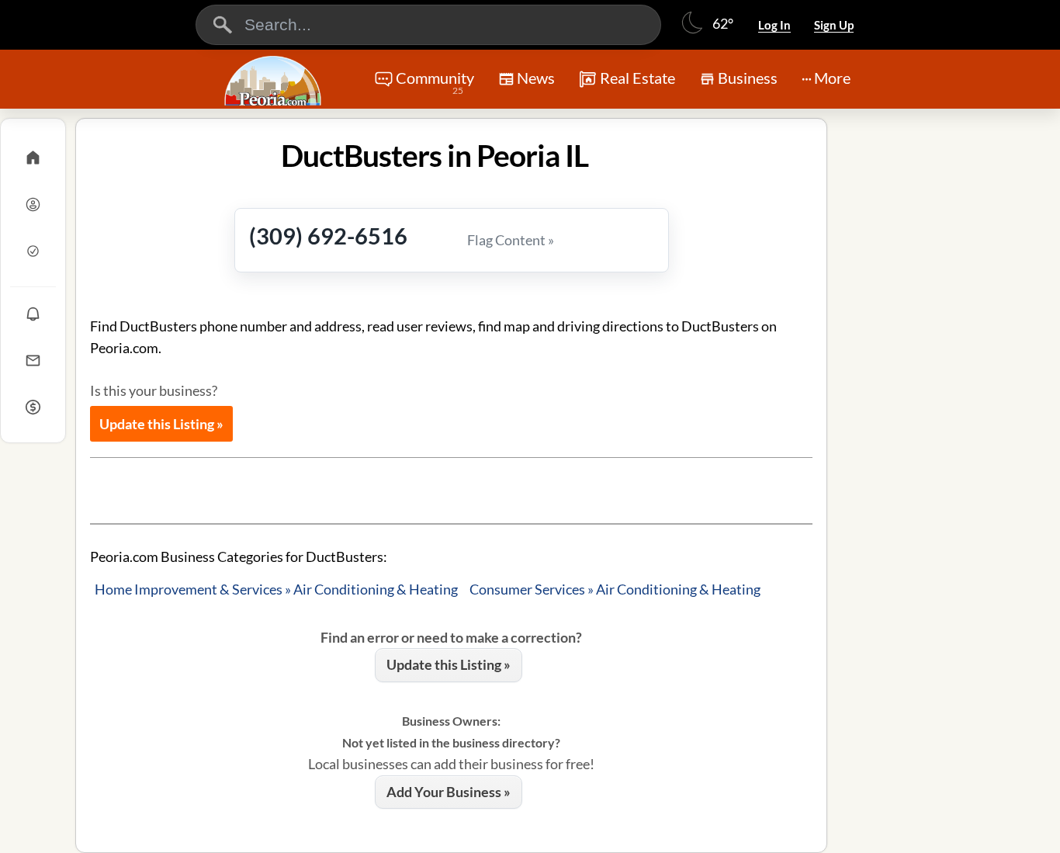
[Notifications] (33, 313)
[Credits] (33, 407)
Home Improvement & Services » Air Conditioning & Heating (276, 589)
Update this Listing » (161, 423)
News (536, 77)
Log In (774, 25)
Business (748, 77)
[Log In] (33, 204)
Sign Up (834, 25)
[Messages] (33, 360)
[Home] (33, 157)
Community (435, 82)
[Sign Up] (33, 251)
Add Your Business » (448, 791)
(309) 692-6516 (328, 235)
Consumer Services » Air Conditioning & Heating (614, 589)
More (832, 77)
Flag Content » (510, 239)
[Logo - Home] (274, 81)
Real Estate (637, 77)
